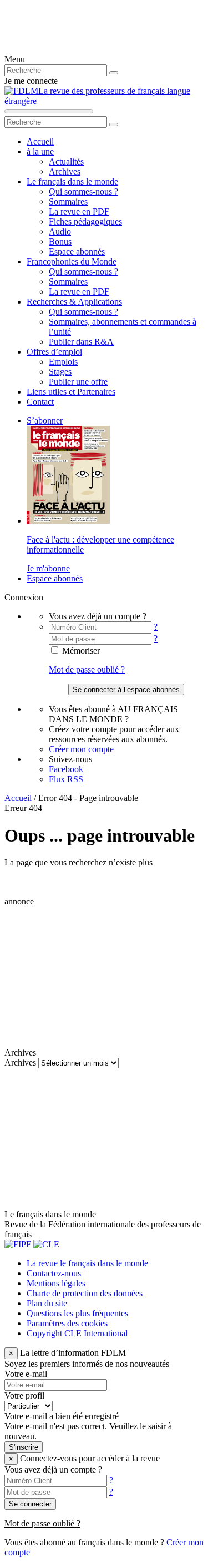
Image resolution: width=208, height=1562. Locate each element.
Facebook (66, 769)
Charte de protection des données (85, 1293)
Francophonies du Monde (71, 261)
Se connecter (30, 1504)
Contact (40, 401)
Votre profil (24, 1395)
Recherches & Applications (74, 301)
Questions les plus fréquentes (77, 1313)
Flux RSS (66, 779)
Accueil (40, 141)
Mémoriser (80, 650)
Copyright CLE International (77, 1333)
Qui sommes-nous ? (83, 191)
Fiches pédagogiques (85, 221)
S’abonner (45, 420)
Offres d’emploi (54, 351)
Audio (60, 231)
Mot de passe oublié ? (87, 669)
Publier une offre (78, 381)
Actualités (66, 161)
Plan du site (47, 1303)
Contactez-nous (54, 1273)
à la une (40, 151)
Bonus (60, 241)
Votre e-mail (25, 1374)
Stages (60, 371)
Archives (64, 171)
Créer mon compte (81, 749)
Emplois (63, 361)
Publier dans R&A (81, 341)
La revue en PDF (79, 211)
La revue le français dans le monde (87, 1263)
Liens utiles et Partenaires (71, 391)
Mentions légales (56, 1283)
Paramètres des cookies (67, 1323)
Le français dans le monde (72, 181)
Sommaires (68, 201)
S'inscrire (23, 1447)
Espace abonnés (77, 251)
